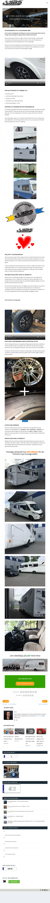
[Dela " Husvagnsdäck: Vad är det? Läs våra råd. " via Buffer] (31, 692)
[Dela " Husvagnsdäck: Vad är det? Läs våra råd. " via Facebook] (21, 692)
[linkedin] (47, 890)
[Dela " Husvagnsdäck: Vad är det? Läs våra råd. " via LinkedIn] (28, 692)
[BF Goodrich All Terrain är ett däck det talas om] (30, 731)
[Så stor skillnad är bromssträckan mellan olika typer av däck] (5, 812)
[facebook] (40, 890)
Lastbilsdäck (25, 421)
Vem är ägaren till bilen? (10, 854)
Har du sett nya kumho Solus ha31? (8, 739)
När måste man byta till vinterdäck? (13, 835)
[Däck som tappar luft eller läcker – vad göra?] (41, 731)
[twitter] (42, 890)
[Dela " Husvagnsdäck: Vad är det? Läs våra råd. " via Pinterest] (26, 692)
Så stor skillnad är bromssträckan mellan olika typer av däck (20, 811)
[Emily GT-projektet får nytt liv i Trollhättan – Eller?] (5, 807)
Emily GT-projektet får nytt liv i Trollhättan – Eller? (18, 806)
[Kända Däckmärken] (19, 731)
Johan (15, 712)
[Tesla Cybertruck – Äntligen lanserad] (5, 817)
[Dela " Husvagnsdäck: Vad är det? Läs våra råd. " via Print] (36, 692)
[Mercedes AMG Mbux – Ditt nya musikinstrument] (5, 802)
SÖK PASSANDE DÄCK (25, 684)
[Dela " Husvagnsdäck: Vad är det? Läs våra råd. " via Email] (33, 692)
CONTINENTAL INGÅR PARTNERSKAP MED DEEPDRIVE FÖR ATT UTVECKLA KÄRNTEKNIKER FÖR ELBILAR (26, 822)
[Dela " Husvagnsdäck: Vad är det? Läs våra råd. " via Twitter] (23, 692)
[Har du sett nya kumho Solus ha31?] (8, 731)
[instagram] (44, 890)
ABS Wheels (38, 716)
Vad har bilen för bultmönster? (11, 847)
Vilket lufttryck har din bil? (10, 841)
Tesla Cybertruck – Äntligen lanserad (15, 816)
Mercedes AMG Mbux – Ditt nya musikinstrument (17, 801)
